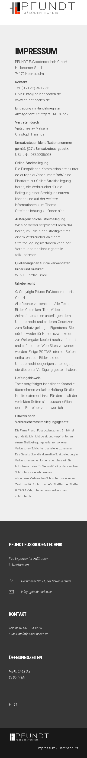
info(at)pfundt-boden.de (36, 592)
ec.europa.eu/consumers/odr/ (39, 175)
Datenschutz (68, 748)
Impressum (46, 748)
